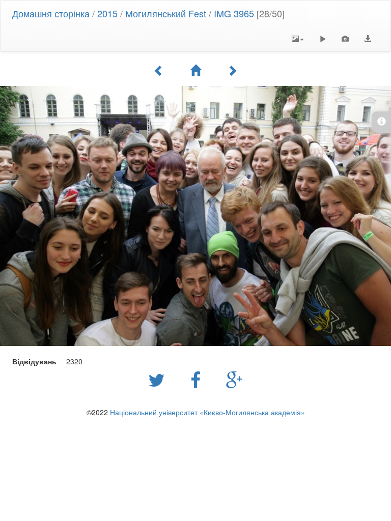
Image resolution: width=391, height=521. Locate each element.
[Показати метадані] (345, 38)
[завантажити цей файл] (367, 38)
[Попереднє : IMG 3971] (159, 70)
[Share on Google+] (234, 379)
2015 (107, 13)
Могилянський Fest (165, 13)
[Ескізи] (195, 70)
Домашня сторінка (51, 13)
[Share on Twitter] (159, 379)
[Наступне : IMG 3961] (232, 70)
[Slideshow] (323, 38)
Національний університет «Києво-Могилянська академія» (207, 412)
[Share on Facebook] (198, 379)
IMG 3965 (234, 13)
